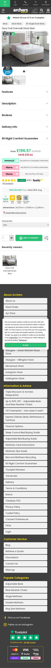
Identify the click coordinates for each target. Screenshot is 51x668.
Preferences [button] (23, 340)
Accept (25, 345)
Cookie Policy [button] (13, 338)
